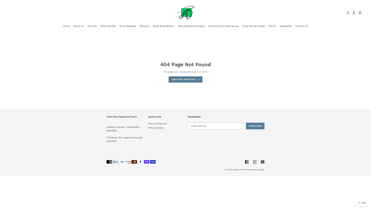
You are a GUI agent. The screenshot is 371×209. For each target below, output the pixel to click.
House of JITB (239, 170)
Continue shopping (183, 79)
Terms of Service (157, 123)
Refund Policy (156, 127)
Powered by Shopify (255, 170)
